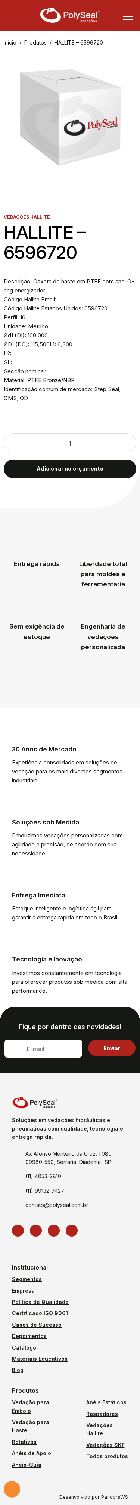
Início (10, 42)
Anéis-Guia (26, 1465)
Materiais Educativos (40, 1359)
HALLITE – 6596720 (79, 42)
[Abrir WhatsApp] (121, 1486)
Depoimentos (29, 1336)
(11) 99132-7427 (44, 1191)
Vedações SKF (105, 1445)
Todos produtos (107, 1456)
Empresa (23, 1290)
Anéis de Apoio (31, 1453)
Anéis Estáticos (106, 1402)
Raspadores (102, 1414)
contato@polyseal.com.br (56, 1205)
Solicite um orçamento (12, 1489)
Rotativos (24, 1442)
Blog (18, 1370)
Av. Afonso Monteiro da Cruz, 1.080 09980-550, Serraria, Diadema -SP (68, 1157)
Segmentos (27, 1279)
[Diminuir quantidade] (19, 443)
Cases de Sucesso (37, 1325)
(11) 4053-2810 (43, 1176)
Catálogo (24, 1347)
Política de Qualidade (40, 1302)
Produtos (35, 42)
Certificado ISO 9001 (40, 1313)
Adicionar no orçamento (70, 468)
